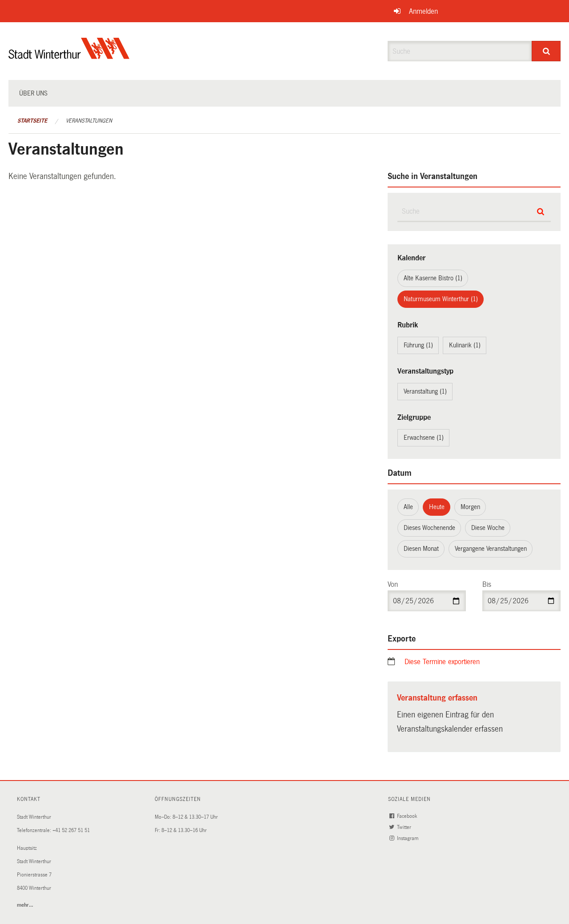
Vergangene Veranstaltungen (491, 548)
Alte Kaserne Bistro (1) (433, 278)
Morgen (470, 506)
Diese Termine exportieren (442, 661)
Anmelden (423, 11)
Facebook (408, 816)
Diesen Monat (421, 548)
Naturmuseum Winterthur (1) (441, 299)
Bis (486, 584)
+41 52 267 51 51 (71, 830)
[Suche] (546, 51)
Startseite (32, 121)
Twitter (405, 827)
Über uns (33, 93)
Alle (408, 506)
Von (393, 584)
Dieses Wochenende (429, 527)
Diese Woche (488, 527)
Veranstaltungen (89, 121)
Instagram (408, 838)
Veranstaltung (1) (425, 391)
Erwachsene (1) (424, 437)
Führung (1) (418, 345)
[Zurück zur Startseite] (69, 55)
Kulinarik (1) (465, 345)
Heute (437, 506)
